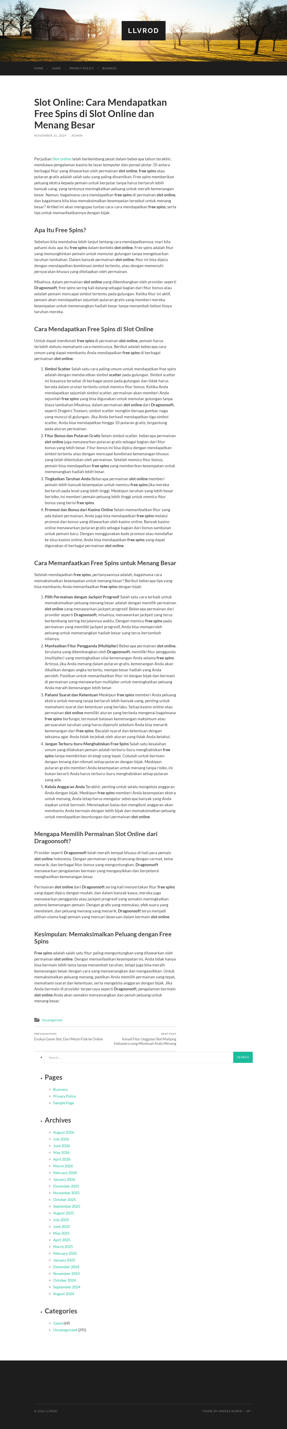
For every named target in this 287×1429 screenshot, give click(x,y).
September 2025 (66, 1206)
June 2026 (61, 1145)
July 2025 (61, 1219)
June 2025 (61, 1226)
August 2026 (63, 1132)
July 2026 (61, 1139)
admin (77, 135)
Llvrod (143, 30)
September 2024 (66, 1287)
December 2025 (66, 1186)
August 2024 (63, 1293)
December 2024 (66, 1266)
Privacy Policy (81, 68)
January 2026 (64, 1179)
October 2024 (64, 1280)
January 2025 (64, 1260)
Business (109, 68)
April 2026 (61, 1159)
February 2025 (65, 1253)
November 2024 (66, 1273)
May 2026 (61, 1152)
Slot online (62, 158)
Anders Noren (230, 1411)
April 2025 (61, 1240)
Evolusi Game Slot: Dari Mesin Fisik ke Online (68, 1036)
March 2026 (63, 1166)
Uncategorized (52, 1020)
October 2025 (64, 1199)
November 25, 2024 (50, 135)
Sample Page (63, 1102)
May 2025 (61, 1233)
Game (56, 68)
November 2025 (66, 1192)
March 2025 (63, 1246)
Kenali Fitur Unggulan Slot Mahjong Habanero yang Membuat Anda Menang (145, 1039)
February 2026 (65, 1172)
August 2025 (63, 1213)
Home (38, 68)
